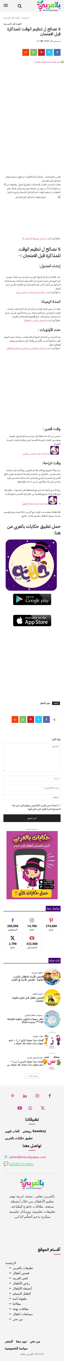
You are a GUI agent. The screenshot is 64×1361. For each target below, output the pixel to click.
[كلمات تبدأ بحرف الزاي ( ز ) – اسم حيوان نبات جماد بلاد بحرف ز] (52, 1040)
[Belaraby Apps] (42, 5)
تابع (32, 918)
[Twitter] (49, 52)
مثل (12, 918)
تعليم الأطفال (45, 703)
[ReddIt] (25, 52)
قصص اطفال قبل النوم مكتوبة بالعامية (28, 999)
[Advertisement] (32, 139)
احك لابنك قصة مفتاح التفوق (35, 503)
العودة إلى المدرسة (11, 17)
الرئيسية (25, 17)
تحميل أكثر (33, 1076)
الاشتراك (32, 936)
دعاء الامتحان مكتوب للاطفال (37, 320)
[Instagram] (37, 1096)
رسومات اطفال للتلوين (34, 1015)
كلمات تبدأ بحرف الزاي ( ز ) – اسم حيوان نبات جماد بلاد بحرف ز (26, 1041)
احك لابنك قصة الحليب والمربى (36, 453)
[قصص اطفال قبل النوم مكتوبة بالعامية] (52, 997)
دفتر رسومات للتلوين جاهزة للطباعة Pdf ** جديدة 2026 (25, 1020)
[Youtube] (19, 1109)
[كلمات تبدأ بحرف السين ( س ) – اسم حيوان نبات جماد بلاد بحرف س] (52, 1061)
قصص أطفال (37, 994)
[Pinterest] (41, 52)
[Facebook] (57, 52)
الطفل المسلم (37, 973)
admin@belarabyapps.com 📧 (24, 1157)
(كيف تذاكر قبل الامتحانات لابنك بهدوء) (33, 292)
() (29, 348)
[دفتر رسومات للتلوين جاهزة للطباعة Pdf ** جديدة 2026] (52, 1019)
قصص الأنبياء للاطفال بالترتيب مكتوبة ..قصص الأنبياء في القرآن (27, 978)
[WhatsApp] (33, 52)
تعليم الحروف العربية (35, 1058)
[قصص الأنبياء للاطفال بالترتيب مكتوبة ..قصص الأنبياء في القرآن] (52, 976)
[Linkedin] (25, 1096)
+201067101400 (21, 1164)
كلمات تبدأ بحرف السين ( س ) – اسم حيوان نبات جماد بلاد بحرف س (25, 1063)
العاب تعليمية (38, 1036)
